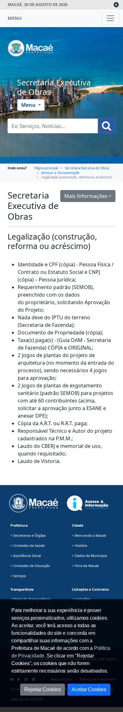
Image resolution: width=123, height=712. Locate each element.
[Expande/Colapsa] (116, 4)
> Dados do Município (89, 555)
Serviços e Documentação (60, 173)
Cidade (77, 525)
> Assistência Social (25, 555)
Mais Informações (86, 196)
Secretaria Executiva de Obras (54, 87)
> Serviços (18, 576)
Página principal (46, 168)
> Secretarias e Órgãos (28, 535)
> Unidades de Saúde (27, 545)
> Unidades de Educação (30, 566)
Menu (29, 104)
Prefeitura (18, 525)
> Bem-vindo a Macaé (89, 535)
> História (79, 545)
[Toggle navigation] (110, 18)
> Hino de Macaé (85, 566)
